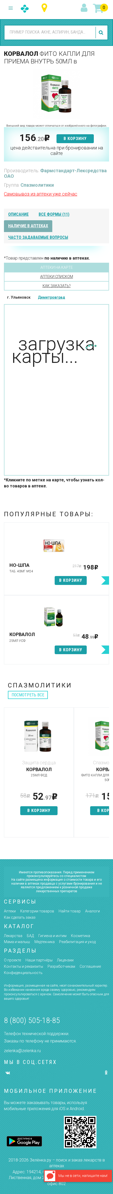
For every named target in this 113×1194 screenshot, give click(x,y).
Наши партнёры (39, 960)
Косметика (80, 936)
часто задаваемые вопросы (38, 237)
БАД (30, 936)
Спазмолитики (37, 185)
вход (85, 8)
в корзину (75, 138)
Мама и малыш (17, 942)
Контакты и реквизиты (23, 966)
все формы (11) (54, 214)
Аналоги (92, 911)
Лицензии (65, 960)
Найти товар (70, 911)
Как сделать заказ (19, 917)
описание (18, 214)
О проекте (12, 960)
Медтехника (44, 942)
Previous (8, 775)
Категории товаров (37, 911)
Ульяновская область (46, 8)
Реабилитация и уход (77, 942)
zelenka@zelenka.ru (22, 1050)
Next (105, 775)
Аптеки (10, 911)
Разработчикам (61, 966)
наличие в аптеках (28, 225)
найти (101, 32)
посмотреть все (28, 694)
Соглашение (90, 966)
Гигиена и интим (52, 936)
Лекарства (13, 936)
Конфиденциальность (23, 973)
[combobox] (49, 32)
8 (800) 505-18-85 (32, 1020)
